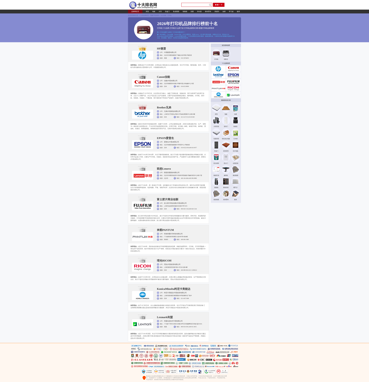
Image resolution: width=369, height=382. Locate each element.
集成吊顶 (216, 175)
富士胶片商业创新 (167, 199)
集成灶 (236, 126)
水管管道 (216, 126)
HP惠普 (161, 48)
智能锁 (185, 11)
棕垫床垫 (226, 151)
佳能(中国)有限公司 (170, 80)
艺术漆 (236, 138)
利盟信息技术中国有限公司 (173, 321)
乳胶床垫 (216, 138)
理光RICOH (164, 260)
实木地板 (235, 151)
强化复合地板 (226, 138)
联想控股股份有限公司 (172, 172)
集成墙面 (176, 11)
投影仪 (226, 59)
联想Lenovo (164, 168)
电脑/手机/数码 (154, 15)
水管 (160, 11)
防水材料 (216, 163)
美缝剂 (216, 11)
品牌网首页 (135, 11)
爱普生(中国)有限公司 (171, 142)
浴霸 (192, 11)
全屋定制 (235, 163)
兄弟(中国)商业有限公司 (172, 111)
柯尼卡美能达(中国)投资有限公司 (175, 293)
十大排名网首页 (144, 15)
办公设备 (163, 15)
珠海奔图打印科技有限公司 (173, 234)
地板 (153, 11)
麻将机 (226, 175)
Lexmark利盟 (165, 317)
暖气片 (236, 187)
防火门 (226, 163)
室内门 (226, 126)
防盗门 (167, 11)
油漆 (224, 11)
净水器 (199, 11)
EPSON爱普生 (165, 138)
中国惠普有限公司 (170, 52)
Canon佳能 (163, 76)
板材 (238, 11)
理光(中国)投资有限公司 (172, 264)
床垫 (147, 11)
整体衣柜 (226, 187)
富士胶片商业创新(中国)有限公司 (175, 203)
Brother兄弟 (164, 107)
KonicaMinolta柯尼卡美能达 (173, 288)
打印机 (170, 15)
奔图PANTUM (165, 229)
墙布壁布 (208, 11)
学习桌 (231, 11)
